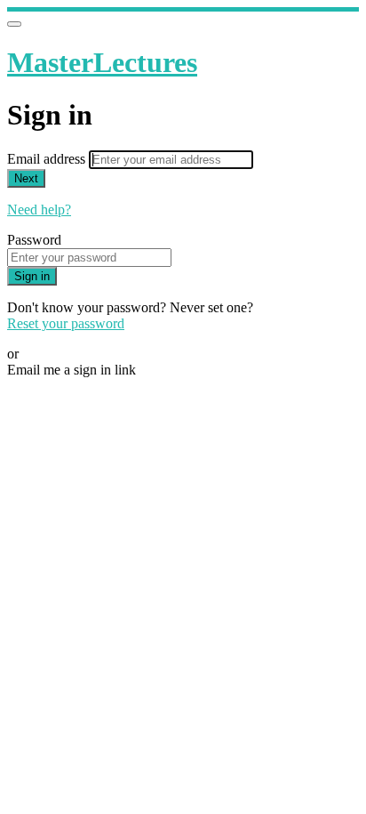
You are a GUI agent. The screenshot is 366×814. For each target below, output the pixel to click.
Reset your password (65, 323)
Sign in (32, 276)
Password (34, 239)
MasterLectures (102, 62)
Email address (48, 158)
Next (26, 178)
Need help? (39, 209)
